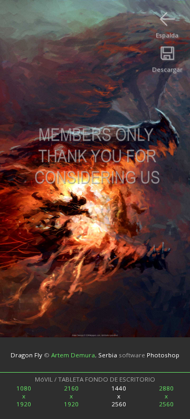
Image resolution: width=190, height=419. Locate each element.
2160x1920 (71, 396)
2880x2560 (166, 396)
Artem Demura (73, 354)
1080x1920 (23, 396)
